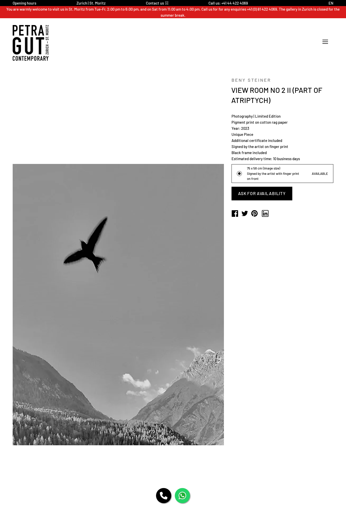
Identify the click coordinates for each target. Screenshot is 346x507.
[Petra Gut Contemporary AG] (235, 213)
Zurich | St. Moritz (91, 3)
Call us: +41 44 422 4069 (228, 3)
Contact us (155, 3)
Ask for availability (262, 193)
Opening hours (24, 3)
